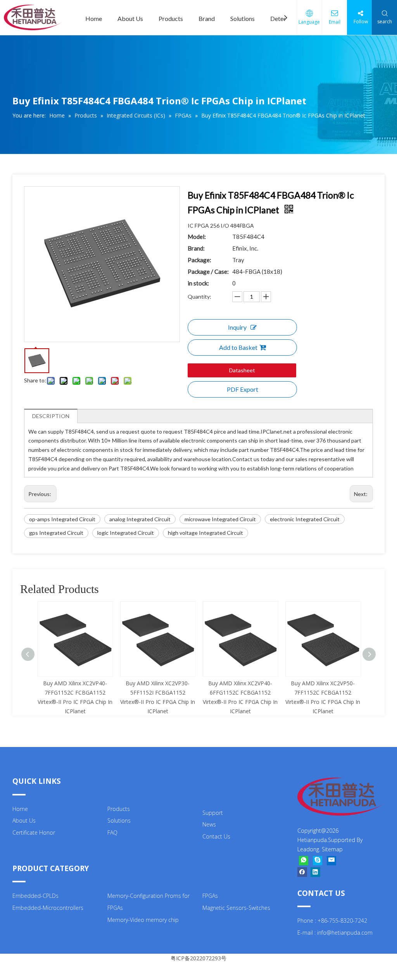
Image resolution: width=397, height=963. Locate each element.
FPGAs (210, 895)
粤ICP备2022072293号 (198, 958)
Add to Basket (238, 347)
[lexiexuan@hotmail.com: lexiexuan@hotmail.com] (317, 860)
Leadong (308, 849)
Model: (197, 236)
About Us (130, 18)
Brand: (196, 248)
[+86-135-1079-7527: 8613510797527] (303, 860)
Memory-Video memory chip (143, 919)
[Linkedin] (315, 872)
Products (171, 18)
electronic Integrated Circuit (305, 519)
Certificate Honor (33, 832)
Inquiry (237, 327)
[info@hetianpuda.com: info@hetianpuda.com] (331, 860)
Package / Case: (208, 271)
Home (93, 18)
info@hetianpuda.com (345, 932)
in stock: (198, 283)
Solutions (242, 18)
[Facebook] (302, 872)
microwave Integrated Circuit (220, 519)
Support (212, 812)
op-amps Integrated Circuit (62, 519)
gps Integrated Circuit (56, 532)
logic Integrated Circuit (125, 532)
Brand (206, 18)
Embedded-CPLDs (35, 895)
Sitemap (332, 849)
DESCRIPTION (50, 416)
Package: (199, 259)
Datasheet (242, 370)
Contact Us (216, 836)
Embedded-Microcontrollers (47, 907)
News (209, 824)
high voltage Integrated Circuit (205, 532)
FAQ (112, 832)
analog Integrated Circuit (140, 519)
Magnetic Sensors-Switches (236, 907)
